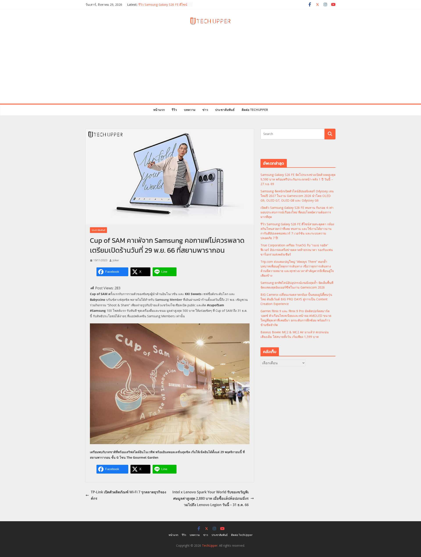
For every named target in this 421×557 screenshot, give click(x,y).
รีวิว (174, 110)
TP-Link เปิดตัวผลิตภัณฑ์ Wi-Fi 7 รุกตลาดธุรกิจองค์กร (128, 495)
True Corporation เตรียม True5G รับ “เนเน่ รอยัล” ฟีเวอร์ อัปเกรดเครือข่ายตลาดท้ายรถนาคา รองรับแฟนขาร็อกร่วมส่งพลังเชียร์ (296, 249)
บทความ (189, 110)
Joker (116, 260)
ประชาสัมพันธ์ (225, 110)
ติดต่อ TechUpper (255, 110)
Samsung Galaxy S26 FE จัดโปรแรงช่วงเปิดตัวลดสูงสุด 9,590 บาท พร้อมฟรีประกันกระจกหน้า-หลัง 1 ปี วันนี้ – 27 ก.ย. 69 (297, 179)
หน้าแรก (159, 110)
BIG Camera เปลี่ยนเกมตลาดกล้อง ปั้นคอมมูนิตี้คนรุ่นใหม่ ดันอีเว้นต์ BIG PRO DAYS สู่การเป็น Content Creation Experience (296, 299)
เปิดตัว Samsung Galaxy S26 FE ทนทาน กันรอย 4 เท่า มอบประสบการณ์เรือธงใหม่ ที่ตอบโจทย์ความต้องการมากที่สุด (297, 212)
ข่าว (205, 110)
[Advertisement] (210, 70)
